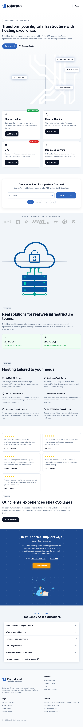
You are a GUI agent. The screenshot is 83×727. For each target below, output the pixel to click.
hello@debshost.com (51, 705)
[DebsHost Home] (13, 6)
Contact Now (41, 565)
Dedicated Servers (50, 689)
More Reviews (11, 519)
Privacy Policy (7, 705)
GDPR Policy (6, 708)
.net (46, 202)
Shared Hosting (49, 680)
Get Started (10, 46)
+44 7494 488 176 (38, 559)
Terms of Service (8, 702)
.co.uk (38, 202)
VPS (45, 686)
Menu (76, 6)
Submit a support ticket (52, 711)
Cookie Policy (7, 711)
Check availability (65, 195)
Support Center (28, 46)
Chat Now (54, 559)
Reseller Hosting (49, 683)
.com (30, 202)
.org (52, 202)
